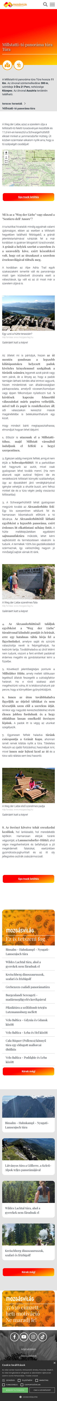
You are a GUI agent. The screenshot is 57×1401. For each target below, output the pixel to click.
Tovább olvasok (31, 1376)
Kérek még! (28, 1071)
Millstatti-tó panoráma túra (18, 108)
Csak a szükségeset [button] (42, 1390)
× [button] (54, 1363)
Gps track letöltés (28, 197)
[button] (6, 161)
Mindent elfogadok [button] (15, 1390)
